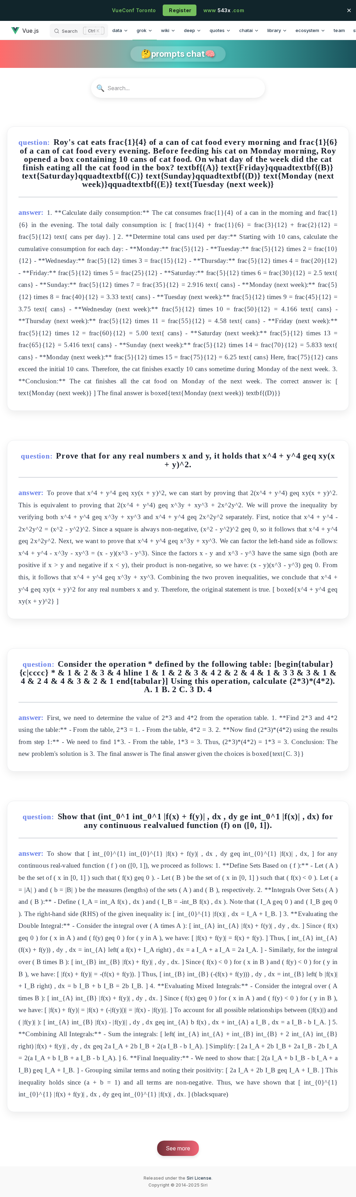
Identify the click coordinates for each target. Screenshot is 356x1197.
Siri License (199, 1178)
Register (179, 10)
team (339, 30)
